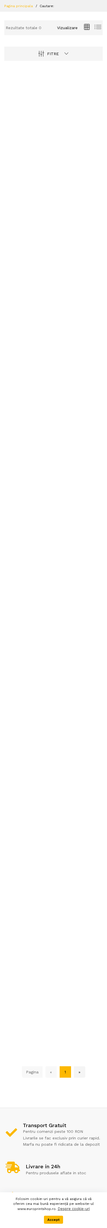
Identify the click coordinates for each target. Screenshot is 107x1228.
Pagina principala (18, 6)
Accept (53, 1220)
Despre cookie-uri (74, 1209)
